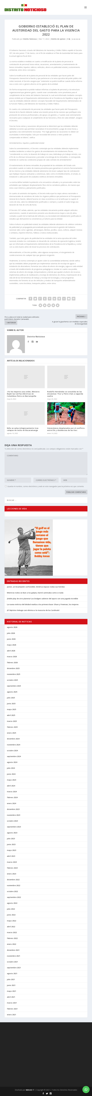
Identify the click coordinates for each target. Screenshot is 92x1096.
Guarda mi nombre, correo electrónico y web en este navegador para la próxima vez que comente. (45, 486)
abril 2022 (11, 926)
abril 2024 (11, 786)
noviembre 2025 (13, 674)
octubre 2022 (12, 891)
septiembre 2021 (14, 967)
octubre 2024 (12, 750)
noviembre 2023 (13, 815)
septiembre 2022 (14, 897)
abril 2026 (11, 651)
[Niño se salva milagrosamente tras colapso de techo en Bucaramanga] (26, 413)
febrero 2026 (12, 662)
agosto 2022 (12, 903)
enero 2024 (11, 803)
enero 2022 (11, 944)
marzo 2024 (12, 791)
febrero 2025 (12, 727)
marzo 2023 (12, 862)
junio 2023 (11, 844)
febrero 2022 (12, 938)
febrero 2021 (12, 1009)
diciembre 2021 (13, 950)
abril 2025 (11, 715)
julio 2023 (11, 838)
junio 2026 (11, 639)
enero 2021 (11, 1014)
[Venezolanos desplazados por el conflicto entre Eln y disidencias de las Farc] (66, 413)
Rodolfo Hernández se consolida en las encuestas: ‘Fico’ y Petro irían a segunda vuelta (65, 393)
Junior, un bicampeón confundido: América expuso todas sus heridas (36, 587)
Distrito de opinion (58, 39)
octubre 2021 (12, 962)
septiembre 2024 (14, 756)
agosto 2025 (12, 692)
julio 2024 (11, 768)
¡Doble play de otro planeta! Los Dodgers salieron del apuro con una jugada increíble (42, 598)
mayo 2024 (11, 780)
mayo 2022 (11, 921)
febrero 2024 (12, 797)
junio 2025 (11, 703)
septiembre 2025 (14, 686)
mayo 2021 (11, 991)
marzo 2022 (12, 932)
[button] (86, 1089)
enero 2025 (11, 733)
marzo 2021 (12, 1003)
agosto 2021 (12, 973)
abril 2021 (11, 997)
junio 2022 (11, 915)
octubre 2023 (12, 821)
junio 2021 (11, 985)
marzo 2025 (12, 721)
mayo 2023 (11, 850)
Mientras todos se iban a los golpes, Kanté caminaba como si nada (35, 593)
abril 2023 (11, 856)
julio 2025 (11, 698)
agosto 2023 (12, 833)
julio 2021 (11, 979)
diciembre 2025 (13, 668)
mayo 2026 (11, 645)
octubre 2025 (12, 680)
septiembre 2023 (14, 827)
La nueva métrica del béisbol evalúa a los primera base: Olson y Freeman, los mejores (42, 604)
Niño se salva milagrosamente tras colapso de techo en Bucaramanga (22, 429)
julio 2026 (11, 633)
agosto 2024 (12, 762)
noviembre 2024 (13, 745)
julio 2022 (11, 909)
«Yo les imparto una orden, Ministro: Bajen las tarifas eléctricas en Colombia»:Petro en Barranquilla (23, 393)
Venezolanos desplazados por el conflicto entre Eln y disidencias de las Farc (66, 429)
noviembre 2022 (13, 885)
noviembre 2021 (13, 956)
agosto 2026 (12, 627)
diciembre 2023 (13, 809)
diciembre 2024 (13, 739)
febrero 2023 (12, 868)
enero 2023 (11, 874)
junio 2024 (11, 774)
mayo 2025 (11, 709)
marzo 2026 (12, 656)
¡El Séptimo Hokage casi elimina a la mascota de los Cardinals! (33, 610)
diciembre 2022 (13, 879)
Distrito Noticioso (30, 39)
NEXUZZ (29, 1090)
